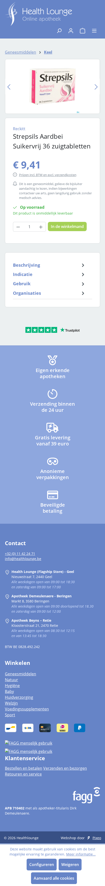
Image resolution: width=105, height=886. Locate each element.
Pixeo (97, 838)
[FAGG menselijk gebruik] (52, 743)
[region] (52, 86)
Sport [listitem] (10, 715)
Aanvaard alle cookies (54, 878)
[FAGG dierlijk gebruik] (52, 751)
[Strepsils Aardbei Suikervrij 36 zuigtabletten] (52, 86)
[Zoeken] (59, 29)
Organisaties (27, 293)
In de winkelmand (67, 226)
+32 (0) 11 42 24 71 (20, 553)
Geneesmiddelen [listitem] (20, 674)
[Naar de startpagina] (38, 14)
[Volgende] (96, 86)
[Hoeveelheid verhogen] (41, 227)
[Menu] (94, 29)
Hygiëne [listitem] (12, 685)
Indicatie (22, 274)
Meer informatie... (81, 854)
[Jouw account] (71, 29)
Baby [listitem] (9, 691)
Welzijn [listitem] (11, 703)
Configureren (41, 864)
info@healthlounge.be (23, 558)
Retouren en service (23, 774)
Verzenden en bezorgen (65, 768)
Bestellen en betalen (23, 768)
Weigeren (70, 864)
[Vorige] (8, 86)
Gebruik (22, 283)
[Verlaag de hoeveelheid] (18, 227)
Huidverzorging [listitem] (19, 697)
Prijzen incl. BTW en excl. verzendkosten (47, 175)
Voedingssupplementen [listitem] (27, 709)
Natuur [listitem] (11, 679)
